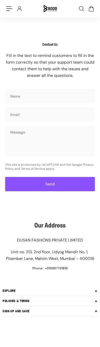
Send (50, 184)
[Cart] (91, 8)
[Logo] (50, 8)
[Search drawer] (81, 8)
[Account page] (19, 8)
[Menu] (9, 8)
